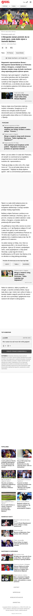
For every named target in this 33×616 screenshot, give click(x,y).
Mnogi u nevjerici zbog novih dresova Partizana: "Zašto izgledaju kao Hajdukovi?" (17, 137)
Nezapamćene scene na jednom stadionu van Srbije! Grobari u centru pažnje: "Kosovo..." (17, 128)
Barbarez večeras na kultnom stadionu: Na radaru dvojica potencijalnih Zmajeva (24, 506)
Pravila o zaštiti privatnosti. (21, 610)
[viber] (6, 48)
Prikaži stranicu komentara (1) (16, 351)
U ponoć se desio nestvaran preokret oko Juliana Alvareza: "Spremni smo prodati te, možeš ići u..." (24, 486)
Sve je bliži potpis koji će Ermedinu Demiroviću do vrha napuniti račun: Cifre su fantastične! (24, 464)
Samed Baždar (20, 53)
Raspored (26, 264)
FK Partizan (10, 53)
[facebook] (2, 48)
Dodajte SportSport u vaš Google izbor (17, 58)
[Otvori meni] (30, 2)
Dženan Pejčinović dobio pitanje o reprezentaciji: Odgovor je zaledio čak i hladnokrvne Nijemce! (21, 569)
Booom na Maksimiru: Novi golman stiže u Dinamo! (22, 533)
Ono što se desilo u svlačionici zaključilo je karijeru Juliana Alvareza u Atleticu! (8, 485)
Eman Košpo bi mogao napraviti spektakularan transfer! (21, 543)
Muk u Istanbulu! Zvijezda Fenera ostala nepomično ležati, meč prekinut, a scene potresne (22, 579)
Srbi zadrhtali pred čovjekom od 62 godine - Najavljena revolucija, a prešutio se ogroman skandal (16, 146)
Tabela (16, 264)
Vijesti (7, 264)
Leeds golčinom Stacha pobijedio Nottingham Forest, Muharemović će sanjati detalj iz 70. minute (8, 464)
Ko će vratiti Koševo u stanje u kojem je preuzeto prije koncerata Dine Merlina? (8, 508)
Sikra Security (18, 613)
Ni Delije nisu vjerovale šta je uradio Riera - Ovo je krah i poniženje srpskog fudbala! (22, 558)
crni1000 (5, 338)
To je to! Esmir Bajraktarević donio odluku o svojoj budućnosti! (22, 524)
